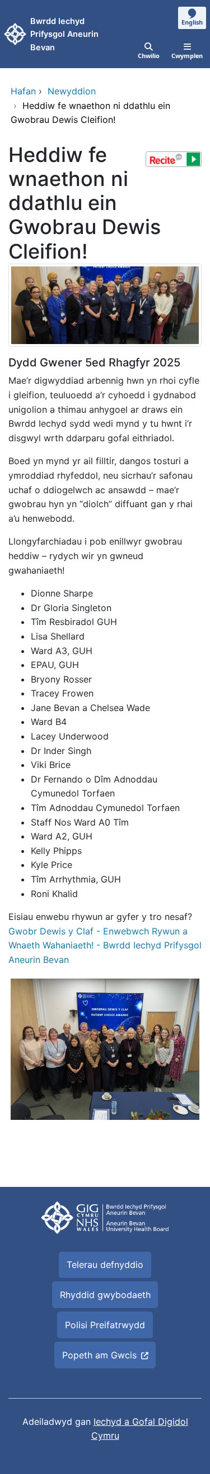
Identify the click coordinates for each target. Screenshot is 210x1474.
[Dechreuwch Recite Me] (174, 159)
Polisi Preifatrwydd (105, 1324)
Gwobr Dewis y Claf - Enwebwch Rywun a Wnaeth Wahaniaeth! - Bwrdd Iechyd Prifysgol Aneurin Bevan (105, 945)
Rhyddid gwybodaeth (105, 1294)
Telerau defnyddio (105, 1264)
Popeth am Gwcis (99, 1355)
